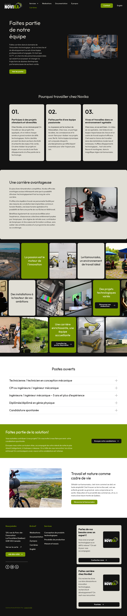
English (119, 5)
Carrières (33, 8)
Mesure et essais (51, 543)
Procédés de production (54, 539)
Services (32, 3)
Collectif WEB (28, 608)
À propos (74, 3)
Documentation (61, 3)
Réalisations (47, 3)
